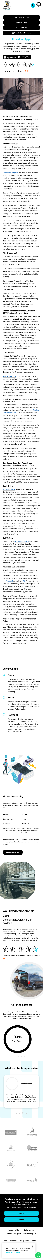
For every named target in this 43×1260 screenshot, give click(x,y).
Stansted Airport (14, 1234)
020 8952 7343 (22, 541)
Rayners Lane (8, 819)
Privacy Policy (24, 1241)
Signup (21, 1219)
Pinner (24, 819)
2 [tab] (21, 1056)
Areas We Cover (12, 852)
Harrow (6, 814)
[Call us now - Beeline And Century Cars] (33, 5)
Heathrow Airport (10, 172)
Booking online (9, 489)
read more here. (13, 1253)
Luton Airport (29, 1230)
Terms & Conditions (10, 1241)
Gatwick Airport (29, 1234)
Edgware (25, 814)
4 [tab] (26, 1113)
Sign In (21, 1213)
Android (9, 581)
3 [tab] (24, 1056)
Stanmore (7, 824)
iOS (23, 581)
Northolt (25, 824)
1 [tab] (18, 1056)
